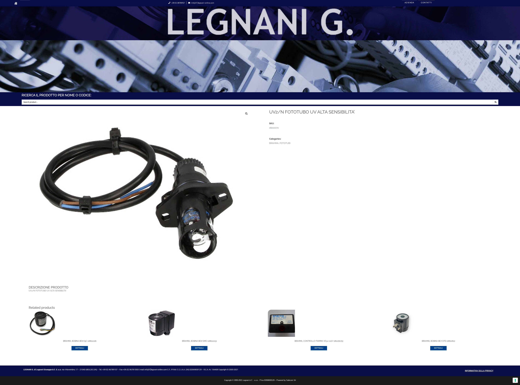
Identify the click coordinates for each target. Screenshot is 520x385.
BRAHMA (274, 143)
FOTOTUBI (285, 143)
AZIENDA (409, 2)
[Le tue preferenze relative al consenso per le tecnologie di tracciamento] (515, 380)
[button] (246, 113)
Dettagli (79, 348)
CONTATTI (426, 2)
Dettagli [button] (199, 348)
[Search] (495, 102)
